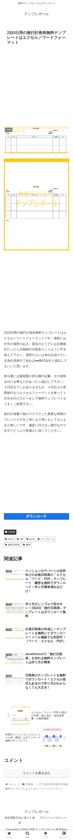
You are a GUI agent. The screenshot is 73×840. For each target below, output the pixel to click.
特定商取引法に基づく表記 (20, 820)
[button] (65, 516)
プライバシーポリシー (53, 817)
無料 (28, 544)
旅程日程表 (14, 544)
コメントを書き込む (37, 773)
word (31, 539)
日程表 (11, 532)
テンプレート (48, 539)
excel (11, 539)
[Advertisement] (36, 87)
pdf (21, 539)
